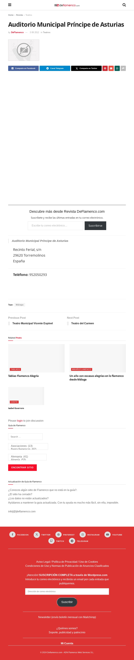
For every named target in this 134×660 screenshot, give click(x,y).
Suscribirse (95, 225)
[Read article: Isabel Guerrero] (26, 396)
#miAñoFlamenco (81, 369)
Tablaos (15, 369)
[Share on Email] (111, 68)
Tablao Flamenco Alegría (23, 376)
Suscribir (67, 602)
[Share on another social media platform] (123, 68)
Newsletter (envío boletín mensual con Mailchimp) (67, 617)
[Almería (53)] (27, 459)
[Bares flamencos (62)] (28, 449)
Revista (19, 15)
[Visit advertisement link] (67, 141)
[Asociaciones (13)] (28, 446)
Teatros (28, 15)
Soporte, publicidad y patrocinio (67, 632)
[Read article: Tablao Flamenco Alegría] (36, 358)
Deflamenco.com (54, 652)
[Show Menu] (9, 5)
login (20, 420)
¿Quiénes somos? (67, 628)
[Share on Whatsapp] (117, 68)
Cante (14, 402)
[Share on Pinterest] (105, 68)
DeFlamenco (17, 32)
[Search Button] (124, 5)
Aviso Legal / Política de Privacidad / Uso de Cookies (67, 561)
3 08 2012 (34, 32)
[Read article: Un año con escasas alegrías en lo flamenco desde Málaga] (97, 358)
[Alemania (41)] (27, 456)
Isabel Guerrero (16, 408)
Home (11, 15)
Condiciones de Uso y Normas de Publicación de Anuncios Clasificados (67, 565)
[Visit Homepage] (67, 5)
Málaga (20, 305)
